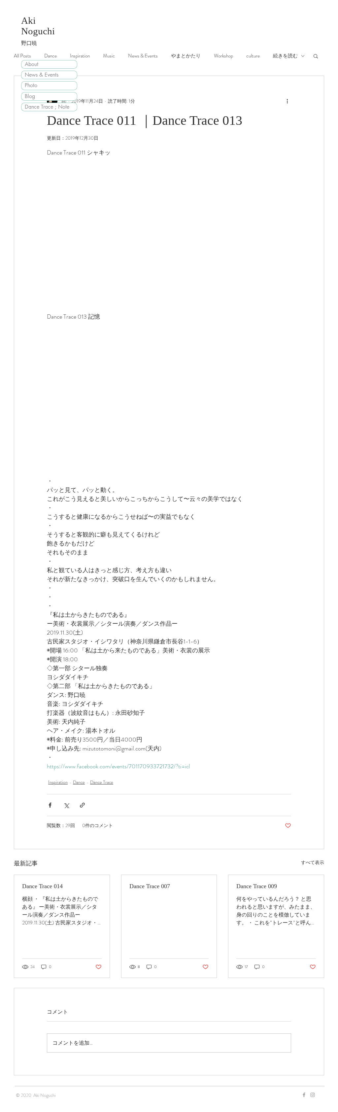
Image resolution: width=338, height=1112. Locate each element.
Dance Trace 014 (42, 886)
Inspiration (80, 56)
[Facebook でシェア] (50, 805)
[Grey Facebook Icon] (304, 1095)
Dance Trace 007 (149, 886)
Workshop (223, 56)
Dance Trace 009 (256, 886)
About (31, 64)
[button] (316, 55)
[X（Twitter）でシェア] (66, 805)
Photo (31, 85)
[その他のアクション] (287, 101)
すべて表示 (312, 862)
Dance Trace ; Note (47, 106)
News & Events (41, 74)
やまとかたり (186, 56)
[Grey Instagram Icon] (313, 1095)
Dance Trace (101, 782)
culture (253, 56)
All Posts (22, 56)
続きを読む (285, 56)
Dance (50, 56)
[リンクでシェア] (82, 805)
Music (109, 56)
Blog (30, 96)
